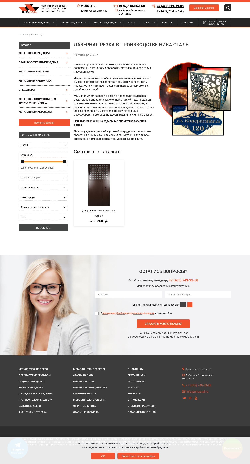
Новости (167, 22)
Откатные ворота (84, 406)
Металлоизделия (71, 22)
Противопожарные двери (35, 399)
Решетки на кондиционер (90, 387)
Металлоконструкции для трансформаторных (37, 101)
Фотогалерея (136, 381)
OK (103, 456)
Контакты (187, 22)
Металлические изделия (36, 111)
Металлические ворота (35, 80)
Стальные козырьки (86, 412)
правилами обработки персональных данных (128, 313)
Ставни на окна (83, 375)
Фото (131, 22)
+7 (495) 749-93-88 (170, 6)
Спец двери (27, 90)
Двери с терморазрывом (35, 375)
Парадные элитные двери (35, 393)
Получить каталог (44, 122)
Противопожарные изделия (38, 62)
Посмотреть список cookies (138, 456)
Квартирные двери (31, 387)
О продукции (136, 399)
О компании (136, 369)
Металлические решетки (89, 399)
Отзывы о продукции (141, 406)
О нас (147, 22)
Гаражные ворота (84, 393)
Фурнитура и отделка (33, 412)
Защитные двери (30, 406)
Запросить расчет (204, 7)
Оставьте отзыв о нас (142, 412)
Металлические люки (34, 71)
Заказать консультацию (163, 323)
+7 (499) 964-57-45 (170, 11)
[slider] (22, 161)
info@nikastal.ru (132, 6)
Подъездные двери (31, 381)
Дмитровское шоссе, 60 (94, 10)
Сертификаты (136, 375)
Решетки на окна (84, 381)
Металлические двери (36, 22)
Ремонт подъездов (105, 22)
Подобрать (43, 227)
